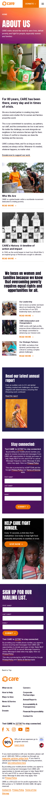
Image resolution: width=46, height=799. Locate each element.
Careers (26, 688)
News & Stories (9, 701)
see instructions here (17, 763)
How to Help (7, 692)
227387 (20, 449)
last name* (8, 486)
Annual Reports (30, 699)
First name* (8, 477)
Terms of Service (34, 470)
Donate (5, 711)
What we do (7, 688)
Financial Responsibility (33, 711)
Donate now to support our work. (16, 155)
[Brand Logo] (8, 3)
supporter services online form (15, 758)
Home (4, 14)
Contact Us (28, 716)
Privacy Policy (33, 463)
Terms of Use (30, 790)
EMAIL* (6, 494)
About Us (6, 706)
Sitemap (5, 793)
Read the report (12, 396)
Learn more (19, 745)
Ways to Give (8, 697)
